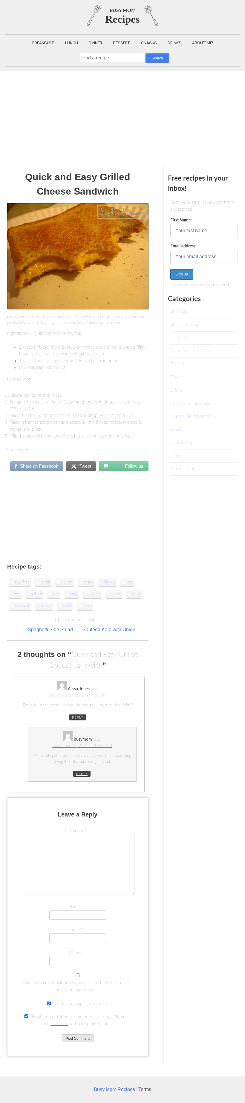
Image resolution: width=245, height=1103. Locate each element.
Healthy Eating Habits (190, 416)
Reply (77, 717)
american (22, 582)
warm (87, 606)
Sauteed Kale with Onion (108, 629)
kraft (73, 594)
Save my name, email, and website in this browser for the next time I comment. (75, 986)
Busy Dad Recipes (186, 324)
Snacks (149, 42)
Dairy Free (179, 337)
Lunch (71, 42)
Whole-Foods (182, 468)
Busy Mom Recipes (115, 1089)
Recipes (122, 19)
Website (76, 953)
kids (56, 594)
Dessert (121, 42)
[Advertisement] (122, 116)
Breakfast (43, 42)
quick (136, 594)
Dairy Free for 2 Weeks (191, 351)
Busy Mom (123, 10)
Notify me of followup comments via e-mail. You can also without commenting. (80, 1020)
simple (46, 606)
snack (67, 606)
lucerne (94, 594)
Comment (76, 831)
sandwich (22, 606)
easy (129, 582)
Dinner (95, 42)
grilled (37, 594)
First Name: (181, 220)
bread (45, 582)
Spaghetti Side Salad (50, 629)
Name (76, 907)
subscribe (59, 1024)
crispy (88, 582)
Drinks (174, 42)
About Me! (202, 42)
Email (75, 930)
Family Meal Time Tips (190, 403)
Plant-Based (181, 442)
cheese (67, 582)
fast (18, 594)
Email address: (183, 246)
